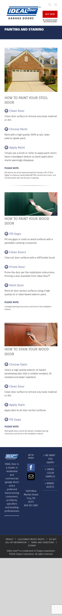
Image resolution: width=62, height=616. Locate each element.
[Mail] (31, 476)
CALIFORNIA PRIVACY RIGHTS (31, 539)
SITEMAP (32, 545)
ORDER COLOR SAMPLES (50, 473)
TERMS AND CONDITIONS (42, 542)
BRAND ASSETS (50, 485)
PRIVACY (9, 539)
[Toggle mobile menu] (55, 4)
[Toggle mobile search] (49, 4)
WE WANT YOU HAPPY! (50, 459)
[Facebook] (31, 467)
